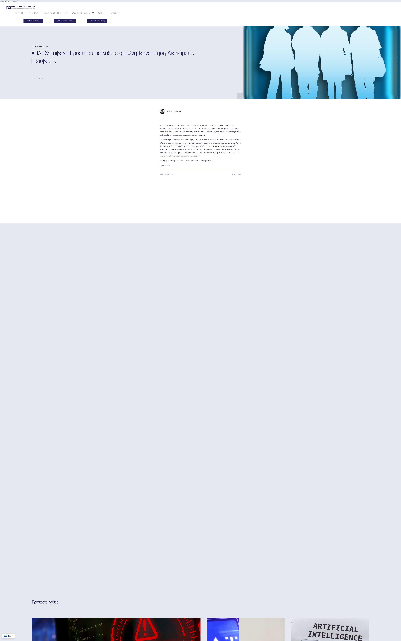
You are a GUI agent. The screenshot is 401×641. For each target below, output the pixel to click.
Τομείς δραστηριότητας (55, 12)
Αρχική (19, 12)
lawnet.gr (167, 166)
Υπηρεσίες (32, 12)
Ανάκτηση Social (81, 12)
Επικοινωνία (113, 12)
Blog (100, 12)
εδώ (211, 161)
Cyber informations (40, 47)
